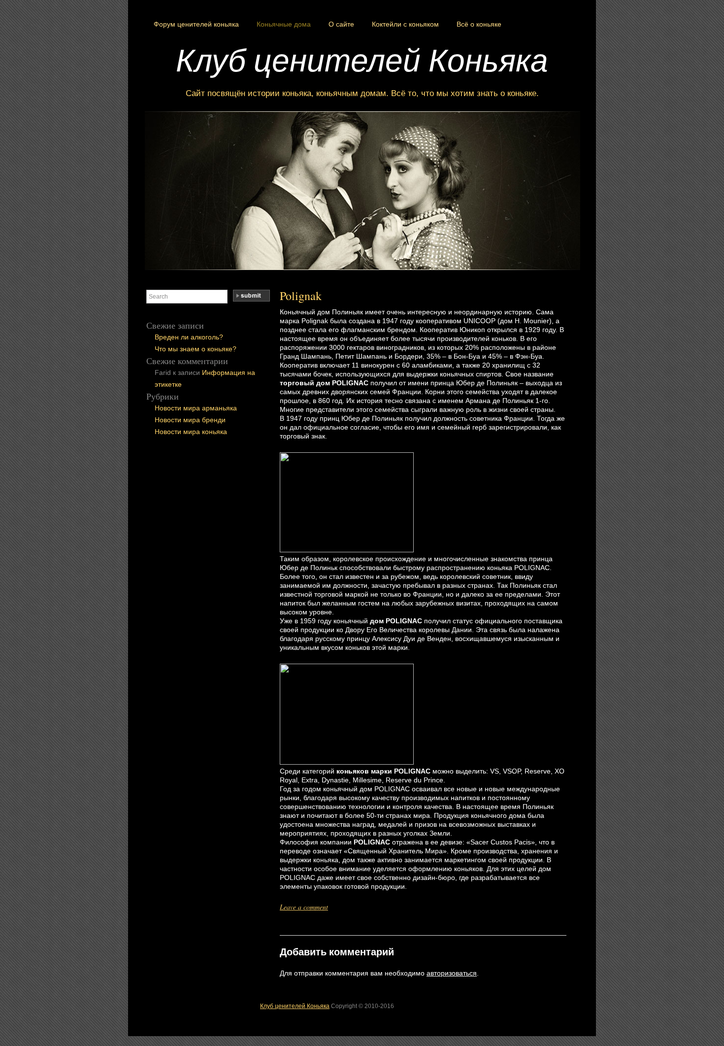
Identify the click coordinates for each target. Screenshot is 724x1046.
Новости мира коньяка (191, 432)
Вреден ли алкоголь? (189, 337)
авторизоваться (452, 973)
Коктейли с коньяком (405, 24)
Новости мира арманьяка (196, 408)
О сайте (341, 24)
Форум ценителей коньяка (196, 24)
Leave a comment (304, 906)
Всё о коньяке (479, 24)
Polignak (301, 296)
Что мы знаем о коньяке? (195, 349)
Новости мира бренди (190, 420)
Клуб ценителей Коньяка (362, 59)
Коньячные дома (284, 24)
